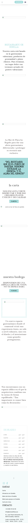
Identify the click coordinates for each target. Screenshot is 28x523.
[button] (25, 2)
